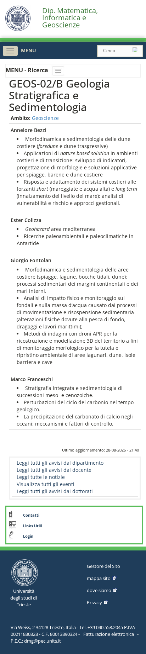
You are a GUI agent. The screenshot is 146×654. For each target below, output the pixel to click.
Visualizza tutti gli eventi (45, 484)
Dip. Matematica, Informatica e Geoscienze (70, 17)
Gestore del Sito (103, 566)
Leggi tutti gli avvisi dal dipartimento (60, 462)
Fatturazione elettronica (108, 634)
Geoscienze (45, 118)
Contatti (31, 515)
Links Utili (32, 525)
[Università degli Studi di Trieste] (18, 29)
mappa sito (99, 578)
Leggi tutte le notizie (41, 477)
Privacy (94, 602)
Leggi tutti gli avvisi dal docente (54, 469)
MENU (28, 50)
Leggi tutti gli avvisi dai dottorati (55, 491)
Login (28, 536)
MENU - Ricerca (28, 70)
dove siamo (99, 590)
